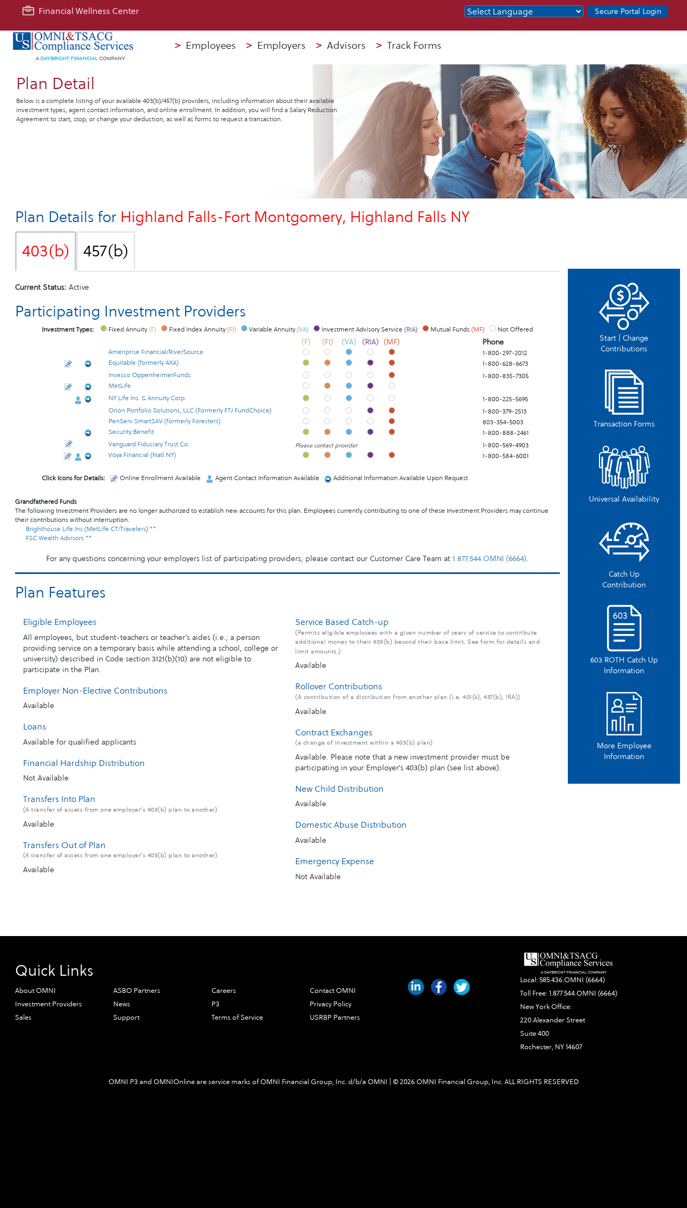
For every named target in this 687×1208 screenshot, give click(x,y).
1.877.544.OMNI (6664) (489, 558)
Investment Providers (48, 1004)
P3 (215, 1004)
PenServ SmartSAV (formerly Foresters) (164, 421)
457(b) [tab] (105, 251)
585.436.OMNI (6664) (572, 980)
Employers (275, 45)
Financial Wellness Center (86, 11)
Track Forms (408, 45)
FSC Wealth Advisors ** (59, 538)
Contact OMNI (333, 990)
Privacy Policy (331, 1004)
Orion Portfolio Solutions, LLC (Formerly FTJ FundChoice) (190, 410)
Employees (205, 45)
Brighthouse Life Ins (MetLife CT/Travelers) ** (91, 529)
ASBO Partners (136, 990)
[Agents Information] (78, 400)
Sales (23, 1017)
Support (126, 1017)
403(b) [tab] (45, 251)
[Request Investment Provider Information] (88, 365)
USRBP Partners (335, 1017)
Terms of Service (237, 1017)
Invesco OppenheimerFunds (149, 375)
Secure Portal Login (628, 11)
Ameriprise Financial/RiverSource (155, 352)
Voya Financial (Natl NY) (142, 455)
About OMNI (35, 990)
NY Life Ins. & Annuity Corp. (147, 398)
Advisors (341, 45)
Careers (223, 990)
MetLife (119, 385)
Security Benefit (131, 432)
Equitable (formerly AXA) (143, 362)
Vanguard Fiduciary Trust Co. (148, 444)
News (121, 1004)
